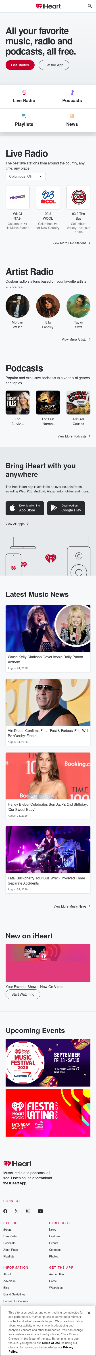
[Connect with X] (16, 1210)
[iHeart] (48, 6)
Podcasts (9, 1243)
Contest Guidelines (15, 1301)
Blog (6, 1287)
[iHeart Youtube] (40, 1210)
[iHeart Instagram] (28, 1210)
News (52, 1229)
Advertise (9, 1281)
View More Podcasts (72, 436)
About (7, 1274)
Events (53, 1243)
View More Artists (74, 339)
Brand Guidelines (14, 1294)
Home (53, 1281)
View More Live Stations (69, 243)
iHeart (7, 1229)
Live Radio (10, 1236)
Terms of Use (51, 1343)
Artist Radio (11, 1249)
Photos (53, 1256)
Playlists (9, 1256)
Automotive (56, 1274)
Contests (55, 1249)
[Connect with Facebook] (5, 1210)
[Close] (89, 1313)
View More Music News (70, 906)
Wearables (56, 1287)
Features (55, 1236)
